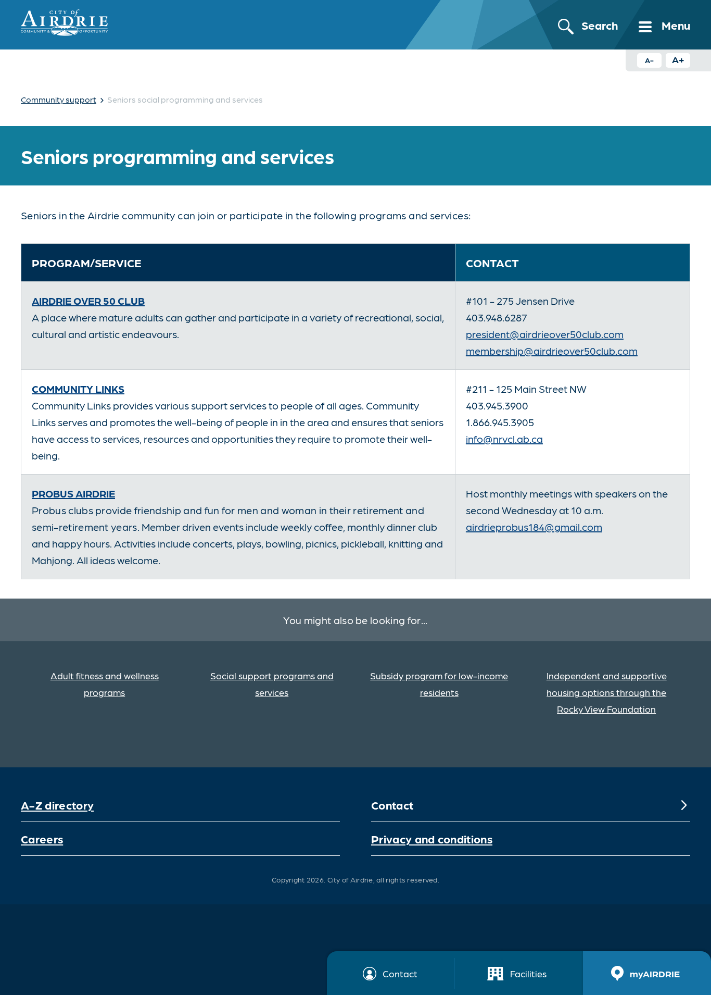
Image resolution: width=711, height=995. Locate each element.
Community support (58, 99)
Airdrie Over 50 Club (88, 300)
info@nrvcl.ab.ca (504, 438)
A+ (678, 59)
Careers (42, 838)
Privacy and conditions (431, 838)
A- (649, 60)
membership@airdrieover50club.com (552, 350)
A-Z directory (57, 805)
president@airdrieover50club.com (545, 334)
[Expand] (684, 805)
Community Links (78, 388)
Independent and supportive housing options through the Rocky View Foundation (607, 692)
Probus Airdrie (73, 493)
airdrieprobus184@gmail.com (534, 526)
